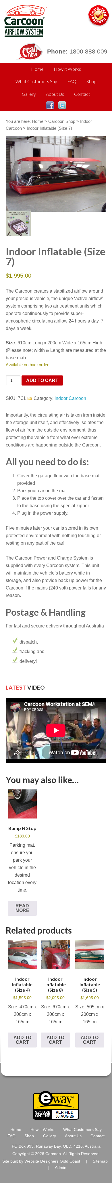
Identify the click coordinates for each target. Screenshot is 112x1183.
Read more (22, 908)
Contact (82, 94)
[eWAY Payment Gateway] (56, 1117)
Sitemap (100, 1161)
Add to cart (42, 380)
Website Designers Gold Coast (52, 1161)
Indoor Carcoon (70, 398)
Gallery (29, 94)
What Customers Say (36, 81)
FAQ (71, 81)
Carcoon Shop (61, 121)
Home (37, 69)
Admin (60, 1167)
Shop (91, 81)
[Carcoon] (24, 34)
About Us (55, 94)
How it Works (67, 69)
